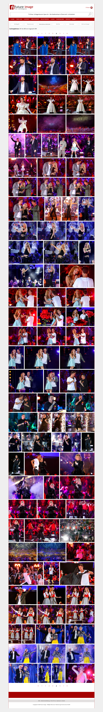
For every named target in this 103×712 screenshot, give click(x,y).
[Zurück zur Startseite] (21, 7)
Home (12, 19)
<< (38, 33)
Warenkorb (60, 19)
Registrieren (45, 19)
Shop (73, 19)
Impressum (59, 700)
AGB (39, 700)
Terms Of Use (53, 700)
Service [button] (68, 19)
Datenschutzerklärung (45, 700)
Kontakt (26, 19)
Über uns (19, 19)
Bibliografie (35, 19)
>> (67, 33)
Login (52, 19)
